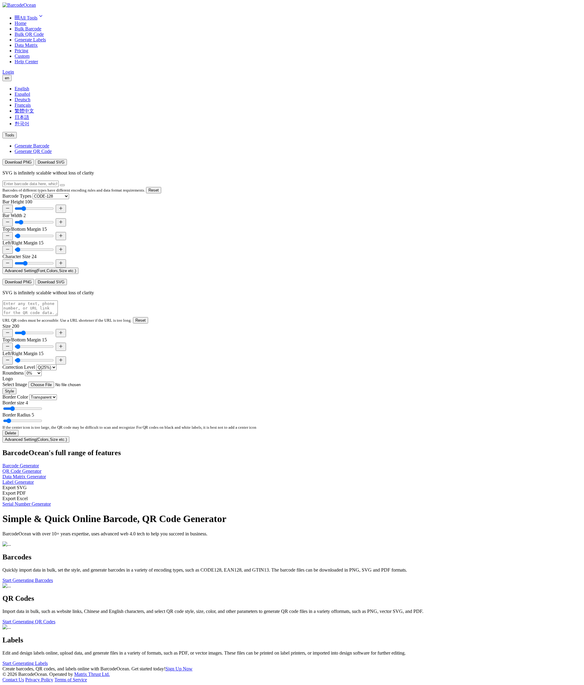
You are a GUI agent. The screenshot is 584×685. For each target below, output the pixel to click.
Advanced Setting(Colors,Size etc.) (36, 439)
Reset (153, 190)
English (22, 88)
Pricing (21, 50)
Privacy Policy (39, 679)
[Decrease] (7, 209)
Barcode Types (16, 196)
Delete (10, 433)
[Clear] (62, 185)
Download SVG (51, 162)
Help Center (26, 61)
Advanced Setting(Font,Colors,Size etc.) (40, 270)
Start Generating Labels (25, 663)
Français (23, 105)
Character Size (19, 256)
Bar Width (14, 215)
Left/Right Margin (22, 242)
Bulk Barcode (28, 28)
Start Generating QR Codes (28, 621)
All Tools (28, 17)
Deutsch (22, 99)
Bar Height (17, 201)
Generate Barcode (32, 145)
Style (9, 391)
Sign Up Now (179, 668)
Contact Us (13, 679)
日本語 (22, 117)
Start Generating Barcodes (27, 580)
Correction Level (18, 367)
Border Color (15, 397)
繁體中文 (24, 110)
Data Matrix (26, 45)
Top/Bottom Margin (24, 229)
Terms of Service (70, 679)
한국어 (22, 123)
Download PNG (18, 162)
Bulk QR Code (29, 34)
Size (10, 326)
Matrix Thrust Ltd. (92, 674)
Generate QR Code (33, 151)
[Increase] (61, 209)
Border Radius (18, 414)
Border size (15, 402)
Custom (22, 56)
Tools (9, 135)
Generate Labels (30, 39)
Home (20, 23)
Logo (7, 378)
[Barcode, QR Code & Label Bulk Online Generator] (19, 5)
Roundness (13, 372)
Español (22, 94)
